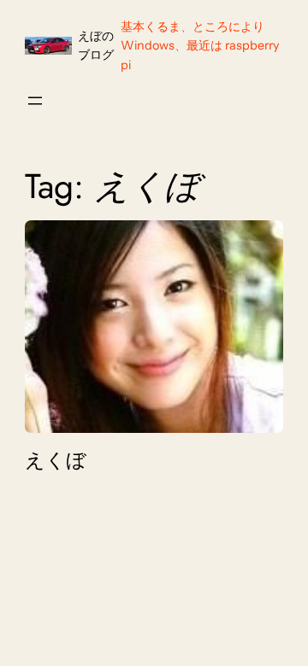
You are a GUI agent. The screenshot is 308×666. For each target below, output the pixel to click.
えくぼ (55, 460)
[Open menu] (35, 101)
